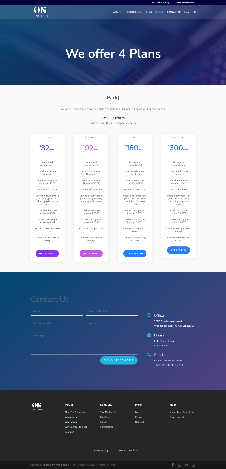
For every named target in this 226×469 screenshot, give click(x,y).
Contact (139, 422)
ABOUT (117, 12)
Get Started (47, 253)
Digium (103, 422)
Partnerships (106, 427)
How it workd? (177, 417)
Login (187, 12)
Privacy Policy (101, 450)
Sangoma (105, 417)
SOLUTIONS (133, 12)
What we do (71, 422)
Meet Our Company (75, 412)
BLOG (149, 12)
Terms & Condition (128, 450)
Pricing (166, 2)
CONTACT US (174, 12)
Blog (137, 412)
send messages (119, 360)
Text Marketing (108, 412)
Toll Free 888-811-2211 (184, 2)
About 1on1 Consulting (182, 412)
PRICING (159, 12)
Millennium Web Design (56, 464)
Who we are (71, 417)
